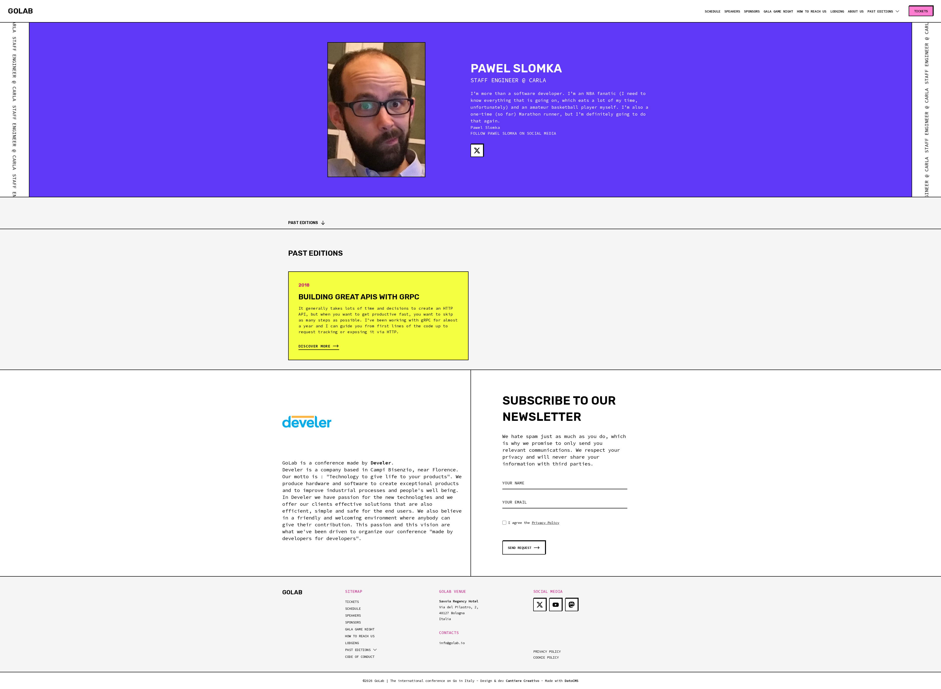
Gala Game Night (778, 11)
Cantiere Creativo (522, 680)
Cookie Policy (546, 657)
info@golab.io (452, 643)
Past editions (880, 11)
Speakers (732, 11)
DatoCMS (571, 680)
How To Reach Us (359, 636)
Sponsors (752, 11)
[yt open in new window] (555, 604)
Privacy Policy (545, 522)
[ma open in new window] (571, 604)
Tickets (352, 601)
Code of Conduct (359, 656)
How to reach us (811, 11)
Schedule (712, 11)
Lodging (837, 11)
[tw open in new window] (476, 150)
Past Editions (303, 222)
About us (856, 11)
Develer (381, 463)
